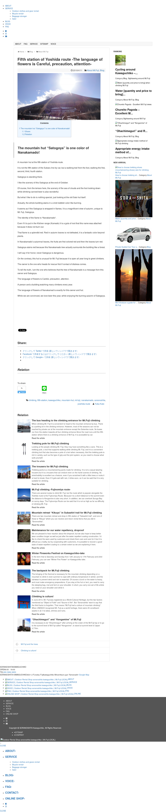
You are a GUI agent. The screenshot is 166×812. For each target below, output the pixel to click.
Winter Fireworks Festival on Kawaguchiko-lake (58, 553)
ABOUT (8, 5)
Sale (14, 18)
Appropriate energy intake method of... (132, 150)
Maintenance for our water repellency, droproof (58, 530)
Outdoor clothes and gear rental (25, 11)
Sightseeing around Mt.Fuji (139, 78)
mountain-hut (68, 400)
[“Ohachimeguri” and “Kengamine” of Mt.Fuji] (24, 624)
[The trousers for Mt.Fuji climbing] (24, 472)
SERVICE (9, 8)
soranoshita (99, 400)
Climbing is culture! (43, 596)
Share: (26, 131)
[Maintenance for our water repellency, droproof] (24, 535)
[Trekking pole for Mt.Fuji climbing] (24, 448)
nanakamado (87, 400)
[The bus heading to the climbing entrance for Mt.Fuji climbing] (24, 425)
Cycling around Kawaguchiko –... (126, 71)
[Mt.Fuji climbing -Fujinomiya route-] (24, 495)
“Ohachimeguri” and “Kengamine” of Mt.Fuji (56, 619)
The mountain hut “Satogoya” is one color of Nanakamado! (44, 128)
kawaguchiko (54, 400)
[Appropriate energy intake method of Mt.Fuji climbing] (133, 141)
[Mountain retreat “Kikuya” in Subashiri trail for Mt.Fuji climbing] (24, 518)
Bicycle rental (17, 13)
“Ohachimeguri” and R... (131, 131)
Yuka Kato (99, 403)
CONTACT (11, 792)
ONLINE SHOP (12, 713)
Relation (27, 134)
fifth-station (42, 400)
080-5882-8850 (9, 672)
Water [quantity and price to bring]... (133, 92)
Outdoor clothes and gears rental (25, 762)
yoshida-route (84, 403)
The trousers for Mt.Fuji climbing (50, 466)
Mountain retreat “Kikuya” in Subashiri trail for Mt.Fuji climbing (67, 512)
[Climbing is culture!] (24, 601)
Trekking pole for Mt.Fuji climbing (50, 443)
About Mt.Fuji (93, 70)
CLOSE (3, 745)
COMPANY (19, 735)
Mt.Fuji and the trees (29, 644)
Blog (102, 70)
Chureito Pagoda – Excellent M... (127, 111)
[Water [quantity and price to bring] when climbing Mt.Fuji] (133, 83)
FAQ (7, 26)
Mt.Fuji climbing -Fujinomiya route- (51, 489)
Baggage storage (19, 16)
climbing (32, 400)
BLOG (7, 21)
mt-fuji (77, 400)
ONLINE (77, 693)
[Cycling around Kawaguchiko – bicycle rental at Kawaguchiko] (120, 60)
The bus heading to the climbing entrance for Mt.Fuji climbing (66, 420)
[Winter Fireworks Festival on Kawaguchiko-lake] (24, 558)
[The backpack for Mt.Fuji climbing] (24, 576)
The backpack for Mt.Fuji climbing (50, 570)
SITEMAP (44, 44)
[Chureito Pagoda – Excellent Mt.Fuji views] (133, 104)
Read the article (38, 438)
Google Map (84, 674)
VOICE (8, 24)
